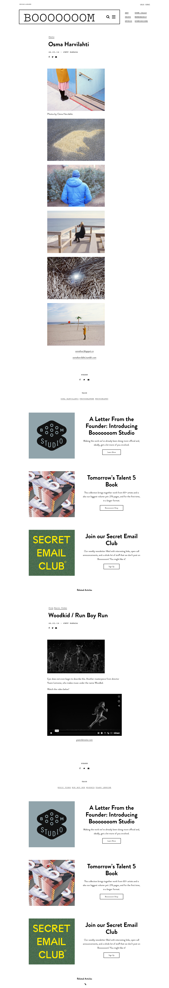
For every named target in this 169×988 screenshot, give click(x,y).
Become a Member (25, 4)
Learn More (111, 452)
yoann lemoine (103, 787)
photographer (87, 399)
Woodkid (90, 787)
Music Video (60, 608)
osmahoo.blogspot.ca (84, 351)
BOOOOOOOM (59, 16)
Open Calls (141, 13)
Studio (128, 21)
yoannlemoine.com (84, 740)
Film (51, 608)
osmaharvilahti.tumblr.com (84, 358)
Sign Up (111, 567)
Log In (142, 4)
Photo (51, 37)
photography (101, 399)
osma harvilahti (70, 399)
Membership (141, 17)
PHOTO (128, 17)
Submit (147, 4)
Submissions (141, 21)
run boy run (78, 787)
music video (64, 787)
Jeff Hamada (70, 52)
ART (127, 13)
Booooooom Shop (111, 508)
